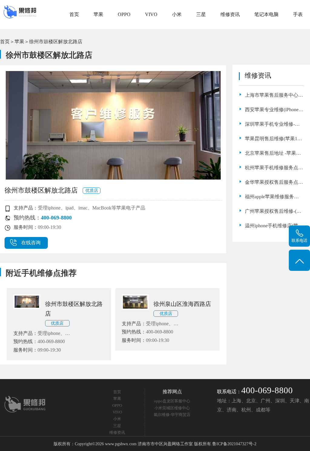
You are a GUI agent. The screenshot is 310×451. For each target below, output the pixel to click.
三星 (201, 14)
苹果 (98, 14)
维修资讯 (230, 14)
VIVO (151, 14)
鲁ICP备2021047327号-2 (234, 443)
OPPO (124, 14)
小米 (177, 14)
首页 (74, 14)
